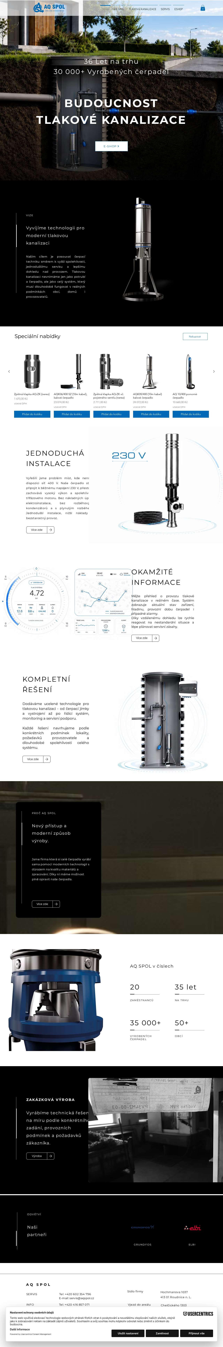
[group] (111, 385)
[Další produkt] (214, 371)
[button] (202, 8)
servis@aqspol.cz (82, 1298)
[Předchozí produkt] (9, 371)
